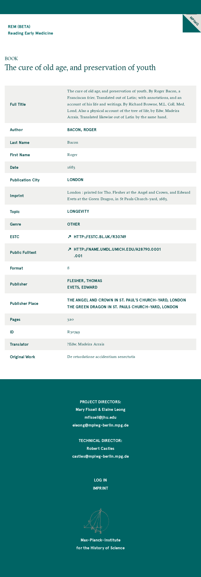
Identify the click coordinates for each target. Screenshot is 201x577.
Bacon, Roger (82, 129)
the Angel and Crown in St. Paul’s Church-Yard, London (126, 299)
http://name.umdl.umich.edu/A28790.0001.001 (117, 252)
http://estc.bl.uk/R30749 (100, 236)
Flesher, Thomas (84, 280)
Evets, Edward (82, 287)
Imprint (100, 488)
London (75, 179)
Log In (100, 480)
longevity (78, 211)
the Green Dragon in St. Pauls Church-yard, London (122, 306)
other (73, 224)
